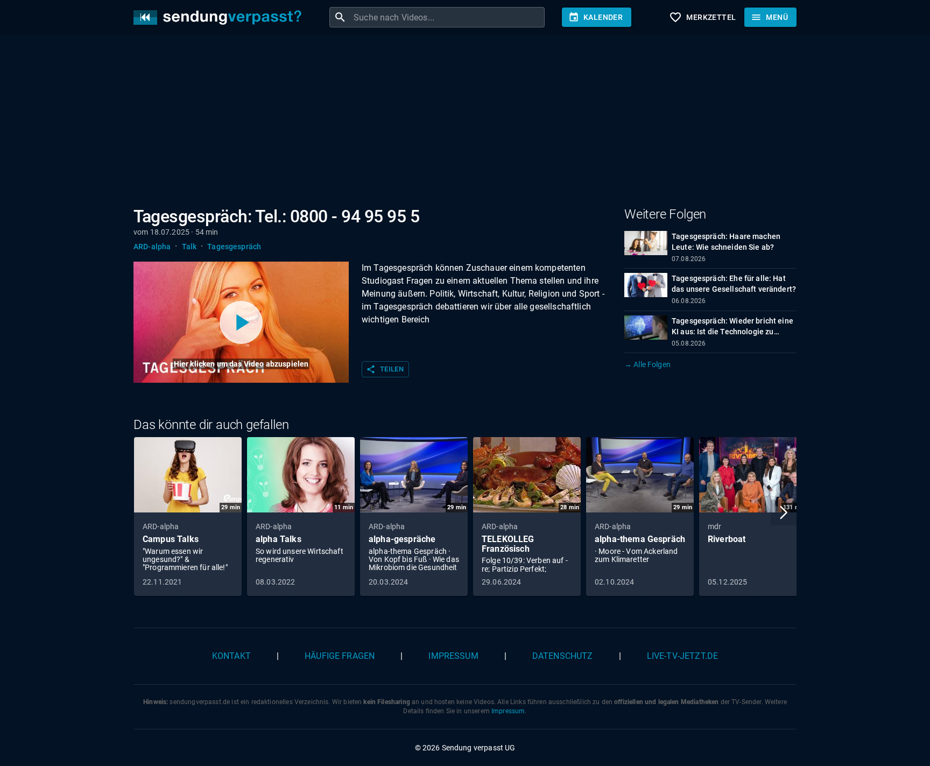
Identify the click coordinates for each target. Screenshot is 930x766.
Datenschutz (562, 656)
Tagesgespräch (234, 246)
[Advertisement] (456, 122)
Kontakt (231, 656)
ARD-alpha (152, 246)
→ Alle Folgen (647, 364)
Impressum (453, 656)
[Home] (220, 17)
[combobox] (448, 17)
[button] (784, 512)
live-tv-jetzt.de (682, 656)
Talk (189, 246)
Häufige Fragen (340, 656)
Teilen (385, 369)
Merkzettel (702, 17)
